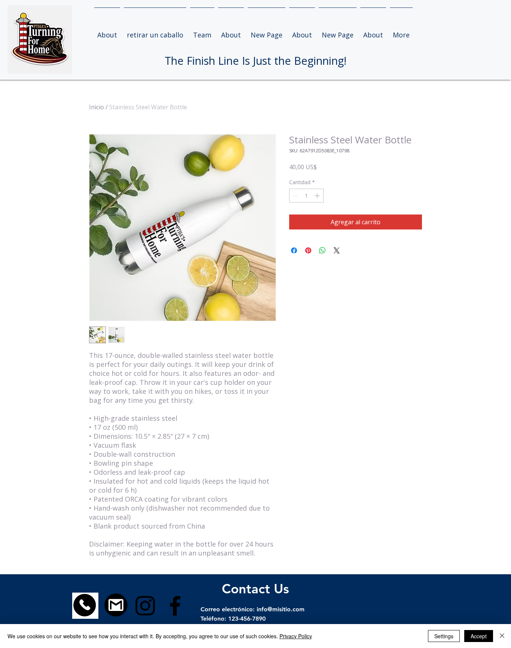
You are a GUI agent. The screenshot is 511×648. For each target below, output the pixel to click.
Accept (479, 636)
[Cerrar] (502, 636)
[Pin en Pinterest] (308, 250)
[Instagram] (145, 606)
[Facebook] (175, 606)
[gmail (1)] (115, 606)
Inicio (96, 107)
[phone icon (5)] (85, 606)
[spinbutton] (306, 195)
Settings (443, 636)
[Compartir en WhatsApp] (322, 250)
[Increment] (317, 195)
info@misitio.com (281, 609)
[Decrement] (295, 195)
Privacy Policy (295, 636)
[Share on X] (336, 250)
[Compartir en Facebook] (294, 250)
